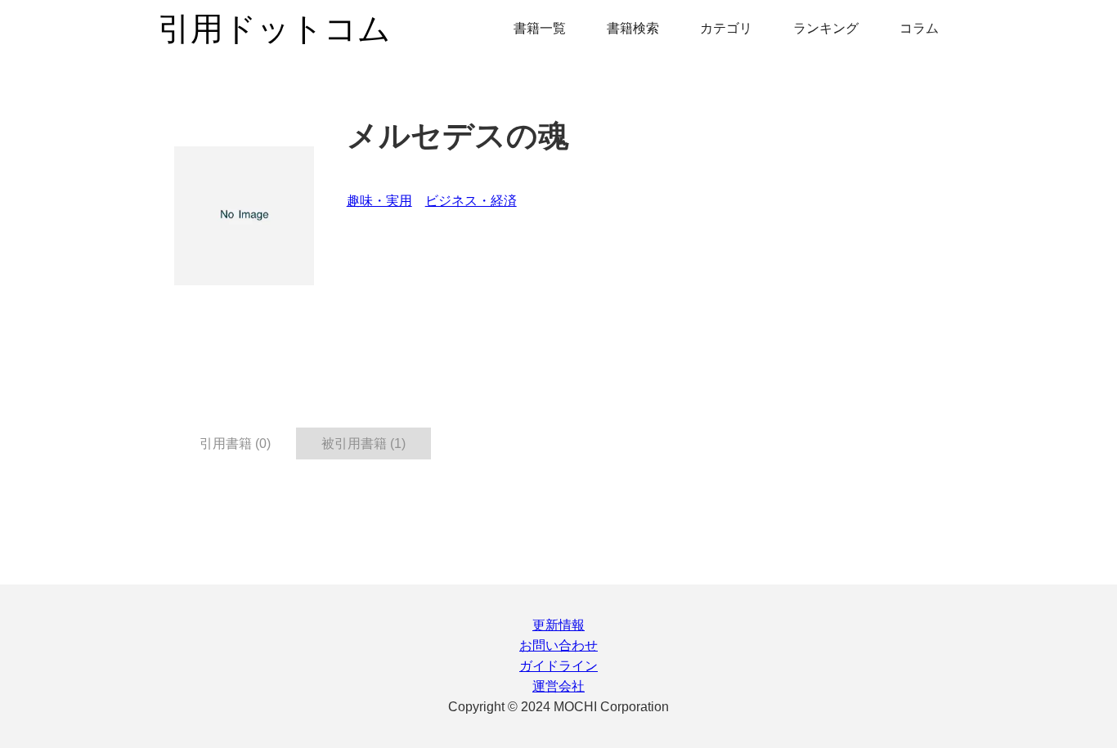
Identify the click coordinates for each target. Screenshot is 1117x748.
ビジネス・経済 (471, 201)
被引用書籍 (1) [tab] (363, 443)
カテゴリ (726, 28)
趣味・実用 (379, 201)
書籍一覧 (540, 28)
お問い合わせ (558, 645)
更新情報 (558, 625)
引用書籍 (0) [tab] (235, 443)
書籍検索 (633, 28)
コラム (919, 28)
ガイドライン (558, 666)
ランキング (826, 28)
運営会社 (558, 686)
